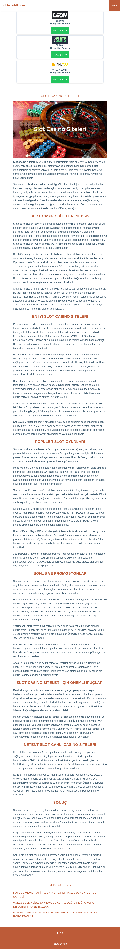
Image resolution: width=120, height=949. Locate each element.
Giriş (60, 932)
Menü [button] (114, 5)
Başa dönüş (60, 943)
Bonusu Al (60, 30)
